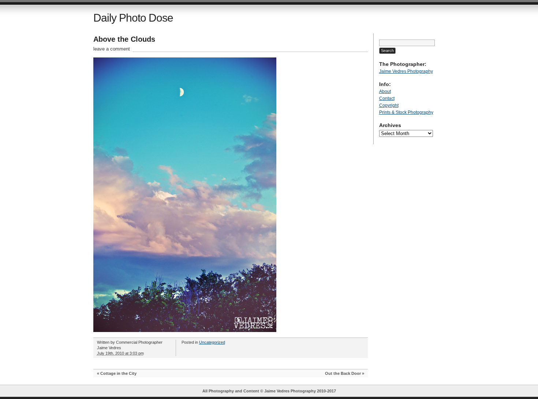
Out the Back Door (343, 373)
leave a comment (111, 49)
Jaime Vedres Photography (406, 71)
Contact (387, 98)
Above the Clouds (124, 39)
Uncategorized (212, 342)
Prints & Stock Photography (406, 112)
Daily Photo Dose (133, 18)
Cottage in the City (118, 373)
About (385, 91)
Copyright (389, 105)
